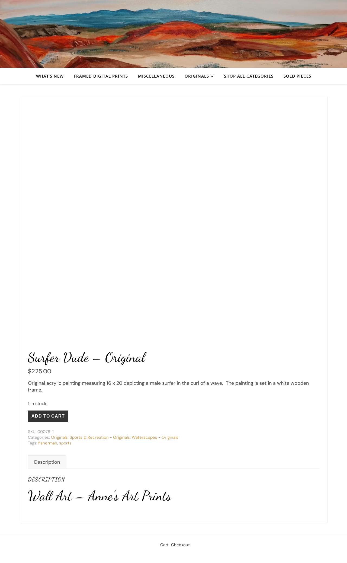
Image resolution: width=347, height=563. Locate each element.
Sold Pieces (297, 76)
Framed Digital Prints (101, 76)
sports (65, 443)
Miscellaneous (156, 76)
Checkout (180, 545)
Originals (197, 76)
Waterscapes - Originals (155, 437)
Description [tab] (47, 462)
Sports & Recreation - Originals (100, 437)
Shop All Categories (249, 76)
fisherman (47, 443)
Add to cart (48, 416)
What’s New (50, 76)
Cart (164, 545)
